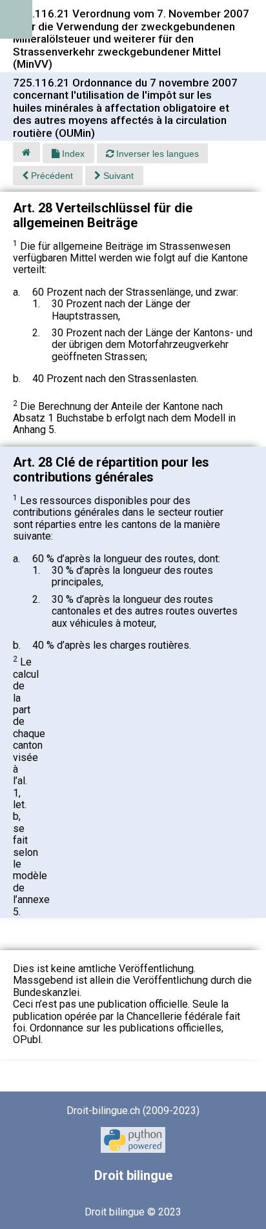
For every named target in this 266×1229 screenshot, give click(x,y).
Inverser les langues (156, 153)
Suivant (117, 175)
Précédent (50, 175)
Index (72, 153)
